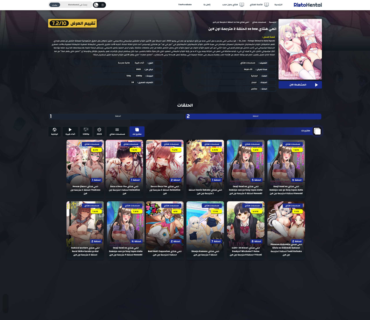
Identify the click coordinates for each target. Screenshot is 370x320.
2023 (138, 69)
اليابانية (254, 76)
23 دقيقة (248, 69)
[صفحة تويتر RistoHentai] (5, 300)
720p (128, 76)
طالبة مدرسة (124, 63)
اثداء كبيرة (139, 63)
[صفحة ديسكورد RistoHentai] (5, 308)
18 (132, 82)
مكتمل (254, 89)
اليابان (254, 82)
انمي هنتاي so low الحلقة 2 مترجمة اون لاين (242, 29)
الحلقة (222, 116)
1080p (139, 76)
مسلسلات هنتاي (247, 63)
